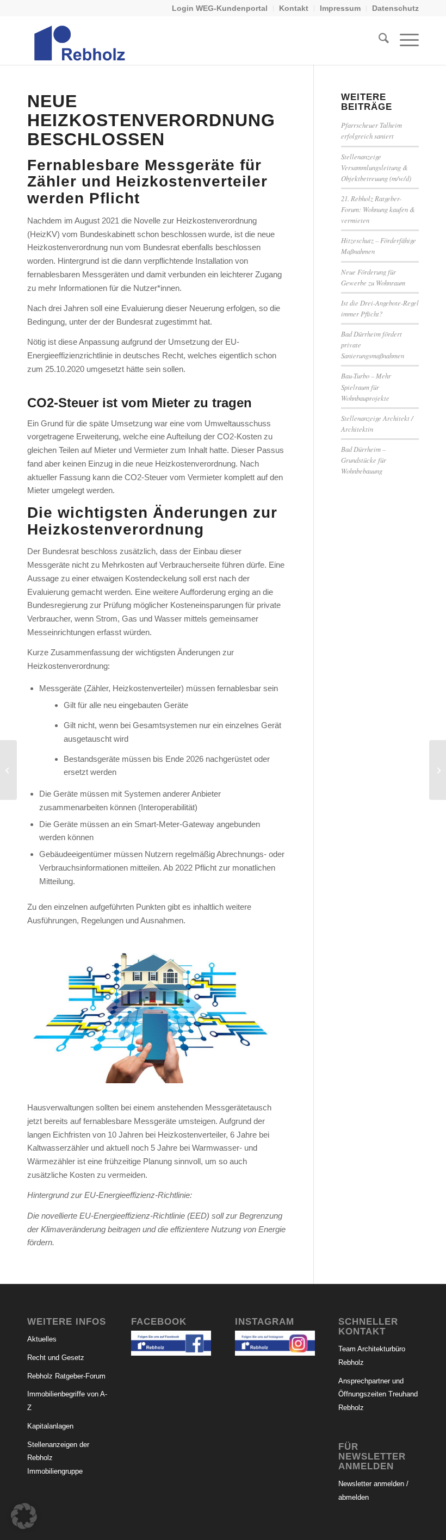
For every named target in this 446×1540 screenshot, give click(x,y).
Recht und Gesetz (55, 1357)
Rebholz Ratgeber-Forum (66, 1376)
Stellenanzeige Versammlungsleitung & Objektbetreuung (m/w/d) (376, 167)
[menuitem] (220, 8)
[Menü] (404, 40)
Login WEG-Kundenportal (220, 8)
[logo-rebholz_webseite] (80, 40)
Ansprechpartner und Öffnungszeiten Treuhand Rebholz (378, 1394)
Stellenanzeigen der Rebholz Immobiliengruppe (58, 1458)
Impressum (340, 8)
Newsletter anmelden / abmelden (373, 1490)
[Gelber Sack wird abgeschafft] (8, 770)
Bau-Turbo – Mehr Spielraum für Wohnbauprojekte (366, 386)
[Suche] (378, 40)
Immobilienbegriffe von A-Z (67, 1401)
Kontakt (293, 8)
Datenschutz (395, 8)
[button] (24, 1516)
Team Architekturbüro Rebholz (371, 1356)
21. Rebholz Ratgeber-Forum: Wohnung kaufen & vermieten (378, 209)
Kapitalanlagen (50, 1426)
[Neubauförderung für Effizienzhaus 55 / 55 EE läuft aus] (437, 770)
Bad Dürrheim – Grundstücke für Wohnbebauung (363, 459)
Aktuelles (42, 1339)
